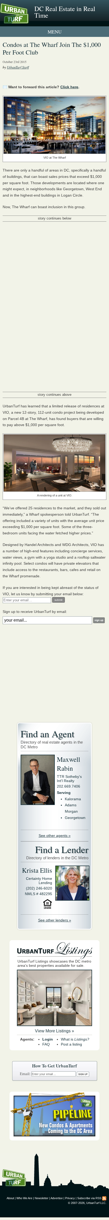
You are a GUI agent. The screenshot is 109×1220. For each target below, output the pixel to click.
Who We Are (24, 1198)
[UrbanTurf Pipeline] (54, 1139)
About (10, 1198)
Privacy (70, 1198)
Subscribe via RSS (89, 1198)
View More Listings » (54, 1031)
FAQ (46, 1044)
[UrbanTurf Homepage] (28, 20)
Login (47, 1039)
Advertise (57, 1198)
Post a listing (71, 1044)
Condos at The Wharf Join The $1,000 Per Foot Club (52, 48)
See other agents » (55, 835)
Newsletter (41, 1198)
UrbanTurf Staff (18, 67)
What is (75, 1039)
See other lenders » (54, 920)
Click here (69, 87)
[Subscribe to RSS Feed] (104, 1198)
